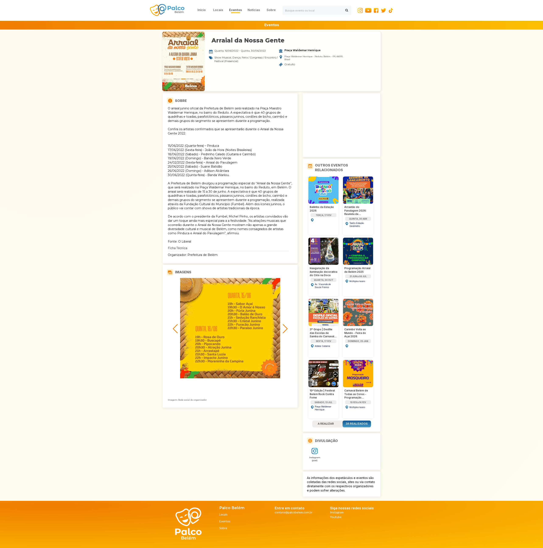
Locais (223, 514)
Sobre (223, 528)
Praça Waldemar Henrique (302, 50)
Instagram (337, 512)
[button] (227, 375)
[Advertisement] (341, 125)
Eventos (224, 521)
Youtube (335, 517)
